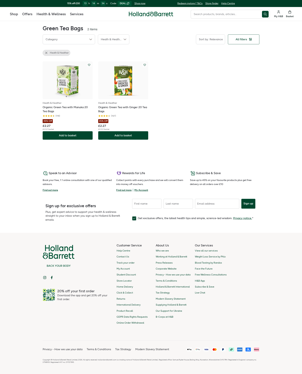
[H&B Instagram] (45, 277)
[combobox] (226, 14)
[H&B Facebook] (52, 277)
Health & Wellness (51, 14)
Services (76, 14)
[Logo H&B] (151, 15)
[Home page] (151, 14)
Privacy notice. (242, 218)
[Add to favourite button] (89, 65)
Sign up (248, 203)
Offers (27, 14)
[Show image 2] (69, 96)
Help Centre (228, 3)
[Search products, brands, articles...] (266, 14)
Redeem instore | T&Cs (190, 3)
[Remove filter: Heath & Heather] (46, 53)
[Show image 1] (66, 96)
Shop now (139, 3)
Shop (14, 14)
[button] (69, 39)
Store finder (211, 3)
